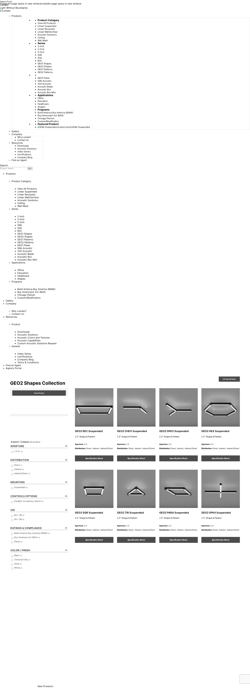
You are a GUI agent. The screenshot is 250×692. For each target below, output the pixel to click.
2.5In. (18, 451)
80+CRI (19, 515)
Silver (18, 563)
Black (18, 555)
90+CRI (19, 519)
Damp (18, 541)
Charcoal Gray (22, 559)
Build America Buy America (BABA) (32, 533)
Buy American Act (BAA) (27, 537)
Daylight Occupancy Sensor (28, 501)
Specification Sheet (94, 458)
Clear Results (39, 393)
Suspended (20, 487)
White (18, 567)
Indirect (19, 469)
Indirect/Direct (22, 473)
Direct (18, 465)
